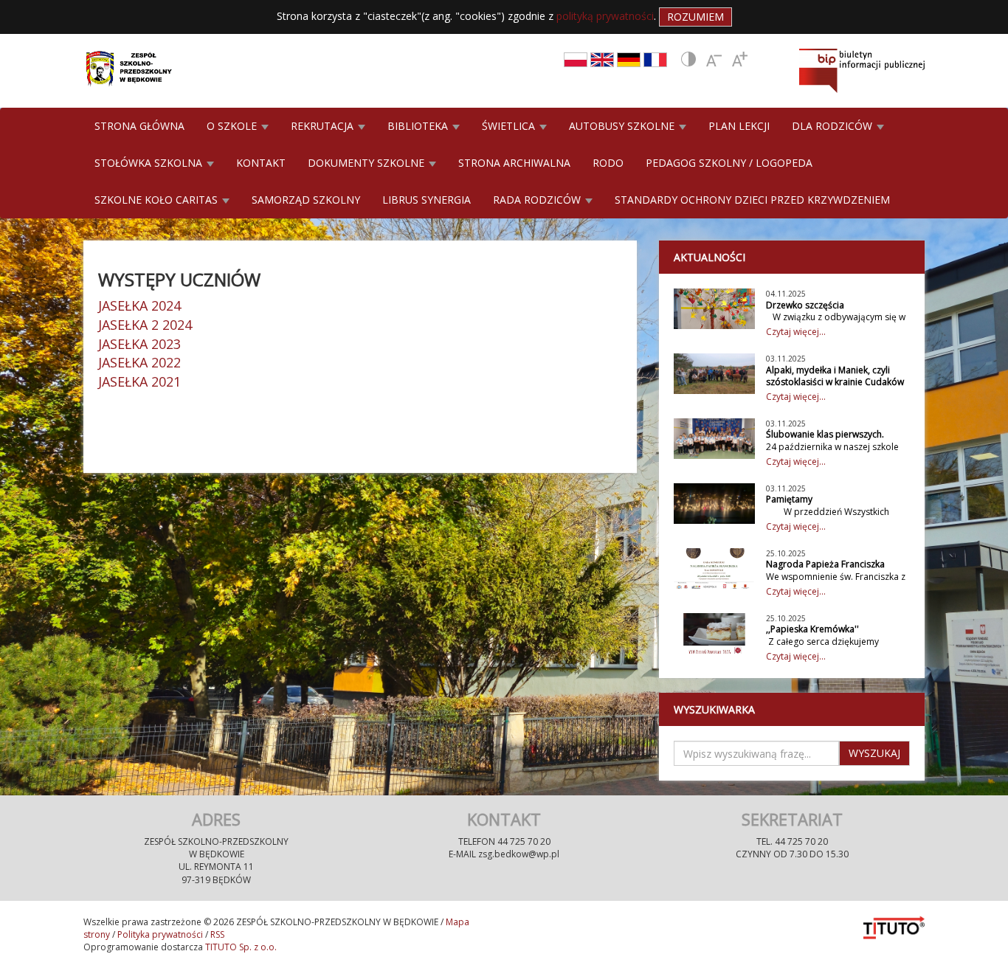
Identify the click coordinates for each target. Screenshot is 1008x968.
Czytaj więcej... (796, 331)
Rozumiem (695, 17)
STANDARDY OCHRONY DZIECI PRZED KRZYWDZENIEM (752, 200)
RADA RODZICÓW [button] (538, 200)
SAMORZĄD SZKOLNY (306, 200)
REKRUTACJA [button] (323, 126)
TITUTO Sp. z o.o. (240, 947)
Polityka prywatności (160, 934)
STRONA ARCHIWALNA (514, 163)
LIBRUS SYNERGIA (426, 200)
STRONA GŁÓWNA (139, 126)
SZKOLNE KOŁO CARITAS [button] (157, 200)
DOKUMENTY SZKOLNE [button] (367, 163)
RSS (217, 934)
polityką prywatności (605, 16)
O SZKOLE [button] (233, 126)
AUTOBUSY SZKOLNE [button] (623, 126)
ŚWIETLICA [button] (510, 126)
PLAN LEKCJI (739, 126)
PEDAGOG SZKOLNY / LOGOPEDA (729, 163)
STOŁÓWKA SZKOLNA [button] (149, 163)
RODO (608, 163)
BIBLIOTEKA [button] (419, 126)
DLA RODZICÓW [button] (833, 126)
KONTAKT (261, 163)
